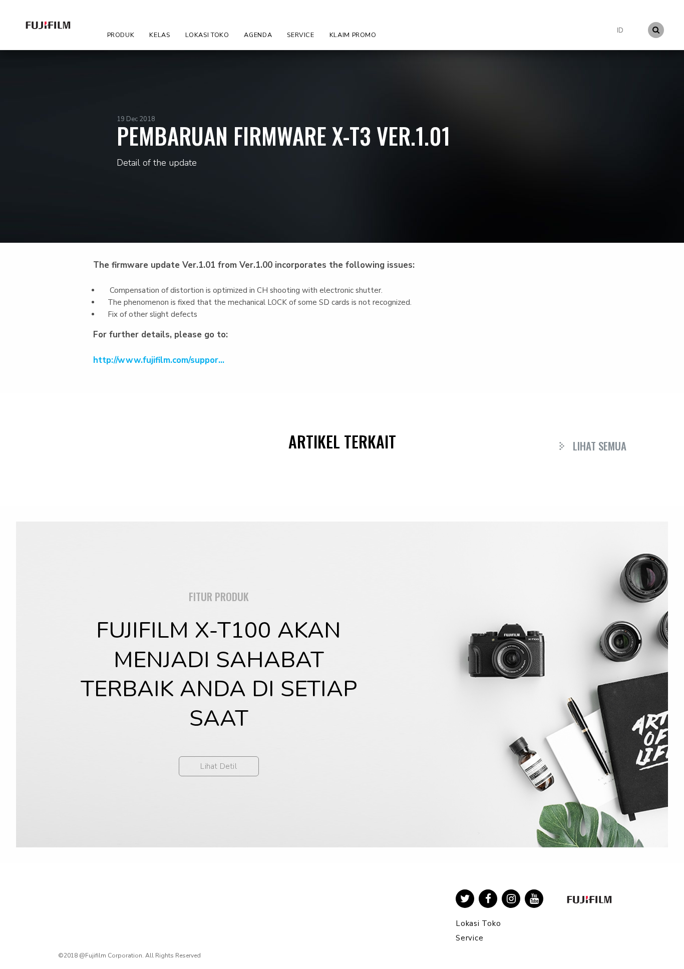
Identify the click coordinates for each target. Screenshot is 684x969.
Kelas (159, 35)
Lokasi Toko (207, 35)
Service (300, 35)
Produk (121, 35)
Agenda (258, 35)
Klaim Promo (353, 35)
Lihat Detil (218, 766)
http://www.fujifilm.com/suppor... (158, 360)
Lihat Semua (599, 445)
